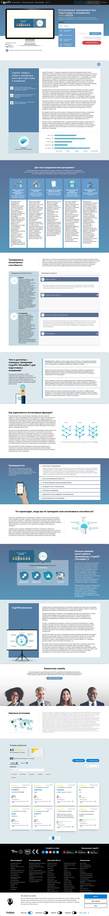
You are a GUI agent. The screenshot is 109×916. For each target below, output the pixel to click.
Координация (14, 883)
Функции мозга (15, 880)
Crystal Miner (50, 870)
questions (13, 777)
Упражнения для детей (86, 873)
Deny (95, 906)
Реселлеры (83, 872)
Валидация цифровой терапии (37, 863)
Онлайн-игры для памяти (87, 892)
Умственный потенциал (17, 872)
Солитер (49, 872)
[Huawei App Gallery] (68, 852)
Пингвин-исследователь (70, 868)
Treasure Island (51, 877)
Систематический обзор (35, 879)
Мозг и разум (14, 865)
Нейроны (13, 868)
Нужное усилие (68, 889)
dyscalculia (32, 774)
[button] (28, 801)
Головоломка (67, 880)
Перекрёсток (67, 875)
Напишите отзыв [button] (93, 760)
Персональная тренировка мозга (87, 886)
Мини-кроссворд (52, 865)
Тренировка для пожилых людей (36, 874)
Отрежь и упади (68, 891)
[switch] (46, 913)
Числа (65, 870)
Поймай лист (67, 872)
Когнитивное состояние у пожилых (36, 877)
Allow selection (95, 901)
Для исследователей (85, 866)
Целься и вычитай (69, 886)
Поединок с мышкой (69, 887)
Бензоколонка (68, 882)
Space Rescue (51, 886)
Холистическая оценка (35, 870)
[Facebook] (43, 852)
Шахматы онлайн (52, 863)
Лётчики (31, 868)
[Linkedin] (57, 852)
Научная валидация (39, 2)
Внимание (13, 889)
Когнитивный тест (16, 2)
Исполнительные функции (18, 882)
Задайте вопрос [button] (79, 760)
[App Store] (92, 852)
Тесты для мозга (84, 879)
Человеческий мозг (16, 863)
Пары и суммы (68, 884)
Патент (82, 870)
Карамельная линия (69, 865)
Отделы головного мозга (17, 866)
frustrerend (14, 774)
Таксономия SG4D (34, 881)
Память (13, 885)
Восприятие (14, 887)
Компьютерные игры (34, 865)
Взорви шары (67, 873)
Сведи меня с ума (52, 880)
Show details (83, 913)
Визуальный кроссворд (53, 882)
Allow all (95, 896)
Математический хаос (53, 887)
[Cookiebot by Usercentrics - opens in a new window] (10, 913)
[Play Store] (80, 852)
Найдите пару (51, 884)
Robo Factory (50, 873)
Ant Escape (50, 875)
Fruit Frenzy (50, 866)
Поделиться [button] (16, 799)
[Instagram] (54, 852)
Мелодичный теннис (52, 891)
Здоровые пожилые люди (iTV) (37, 872)
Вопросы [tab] (23, 763)
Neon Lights (50, 879)
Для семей (83, 863)
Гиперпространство (69, 877)
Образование (83, 868)
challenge (40, 774)
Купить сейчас (91, 42)
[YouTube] (50, 852)
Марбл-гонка (51, 889)
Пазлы (65, 866)
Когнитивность (15, 873)
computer (48, 774)
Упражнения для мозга (86, 877)
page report (23, 774)
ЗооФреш (66, 879)
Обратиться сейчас (54, 678)
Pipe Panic (50, 868)
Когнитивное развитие (86, 875)
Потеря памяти (15, 875)
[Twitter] (46, 852)
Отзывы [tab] (13, 763)
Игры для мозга (84, 888)
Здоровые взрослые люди (36, 866)
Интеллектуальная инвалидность (16, 878)
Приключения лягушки (70, 863)
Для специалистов (85, 865)
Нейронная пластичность (17, 870)
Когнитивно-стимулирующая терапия (88, 881)
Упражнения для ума (85, 883)
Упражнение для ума (85, 890)
